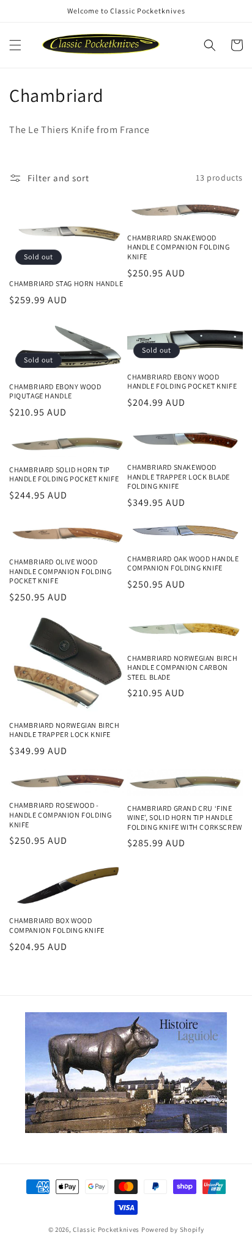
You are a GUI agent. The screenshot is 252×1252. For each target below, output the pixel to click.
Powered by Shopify (172, 1229)
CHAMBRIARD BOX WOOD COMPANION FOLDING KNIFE (57, 925)
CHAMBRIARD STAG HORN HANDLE (66, 283)
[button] (15, 45)
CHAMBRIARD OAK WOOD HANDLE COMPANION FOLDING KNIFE (183, 563)
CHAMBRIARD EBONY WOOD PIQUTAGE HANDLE (55, 391)
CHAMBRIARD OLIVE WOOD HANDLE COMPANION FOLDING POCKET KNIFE (60, 571)
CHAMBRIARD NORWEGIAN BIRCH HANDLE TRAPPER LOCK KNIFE (64, 730)
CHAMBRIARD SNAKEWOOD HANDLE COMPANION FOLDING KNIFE (178, 247)
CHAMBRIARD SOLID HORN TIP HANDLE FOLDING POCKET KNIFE (64, 474)
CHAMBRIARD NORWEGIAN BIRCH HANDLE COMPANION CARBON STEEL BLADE (182, 667)
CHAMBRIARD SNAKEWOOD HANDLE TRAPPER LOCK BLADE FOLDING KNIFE (178, 476)
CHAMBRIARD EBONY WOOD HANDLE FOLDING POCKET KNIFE (182, 381)
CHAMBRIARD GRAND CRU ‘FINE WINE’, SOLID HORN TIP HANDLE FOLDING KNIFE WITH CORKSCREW (184, 818)
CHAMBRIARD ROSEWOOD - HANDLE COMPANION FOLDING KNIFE (60, 814)
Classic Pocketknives (106, 1229)
